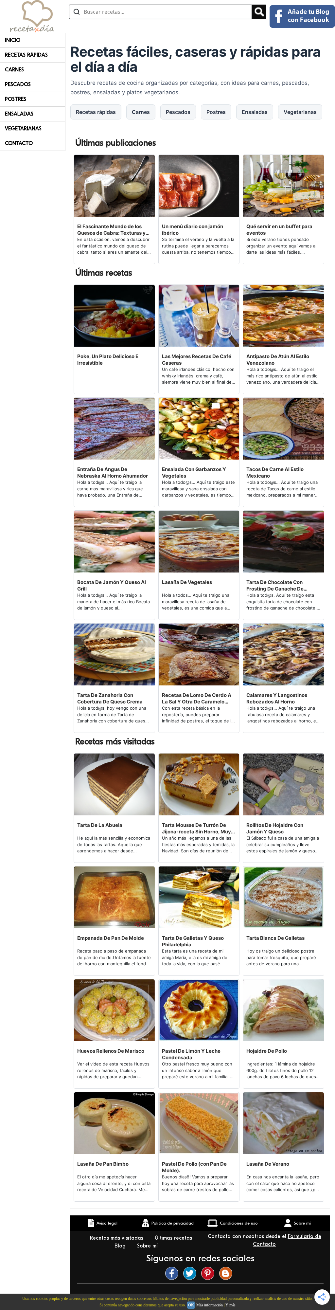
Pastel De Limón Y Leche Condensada (191, 1054)
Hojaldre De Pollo (266, 1051)
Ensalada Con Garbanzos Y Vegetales (194, 472)
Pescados (18, 84)
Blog (121, 1246)
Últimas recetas (173, 1238)
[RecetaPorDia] (32, 15)
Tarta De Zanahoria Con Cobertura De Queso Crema (110, 698)
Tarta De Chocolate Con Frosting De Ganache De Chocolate (275, 585)
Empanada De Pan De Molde (110, 938)
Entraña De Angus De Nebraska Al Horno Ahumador (112, 472)
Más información (209, 1305)
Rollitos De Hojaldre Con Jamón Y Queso (274, 828)
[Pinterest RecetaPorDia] (209, 1273)
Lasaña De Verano (267, 1164)
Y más (230, 1305)
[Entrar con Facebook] (302, 16)
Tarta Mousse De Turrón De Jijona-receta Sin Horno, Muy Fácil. (196, 828)
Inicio (12, 40)
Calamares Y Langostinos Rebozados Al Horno (276, 698)
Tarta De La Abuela (99, 825)
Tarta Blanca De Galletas (275, 938)
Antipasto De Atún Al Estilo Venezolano (277, 359)
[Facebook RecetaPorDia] (173, 1273)
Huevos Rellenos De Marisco (110, 1051)
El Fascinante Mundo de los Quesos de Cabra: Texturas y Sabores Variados (111, 229)
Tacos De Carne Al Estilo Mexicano (275, 472)
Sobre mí (148, 1246)
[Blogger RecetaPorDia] (227, 1273)
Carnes (14, 70)
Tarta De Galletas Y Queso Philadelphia (193, 941)
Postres (15, 99)
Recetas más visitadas (117, 1238)
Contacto (19, 143)
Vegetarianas (23, 129)
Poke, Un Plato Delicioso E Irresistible (107, 359)
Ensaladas (19, 114)
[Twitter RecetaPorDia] (191, 1273)
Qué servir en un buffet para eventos (279, 229)
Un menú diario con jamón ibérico (192, 229)
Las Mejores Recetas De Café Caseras (196, 359)
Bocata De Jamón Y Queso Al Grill (111, 585)
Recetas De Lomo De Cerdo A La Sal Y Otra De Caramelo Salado (196, 698)
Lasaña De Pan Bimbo (103, 1164)
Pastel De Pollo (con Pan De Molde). (194, 1167)
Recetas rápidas (26, 55)
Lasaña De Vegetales (187, 582)
